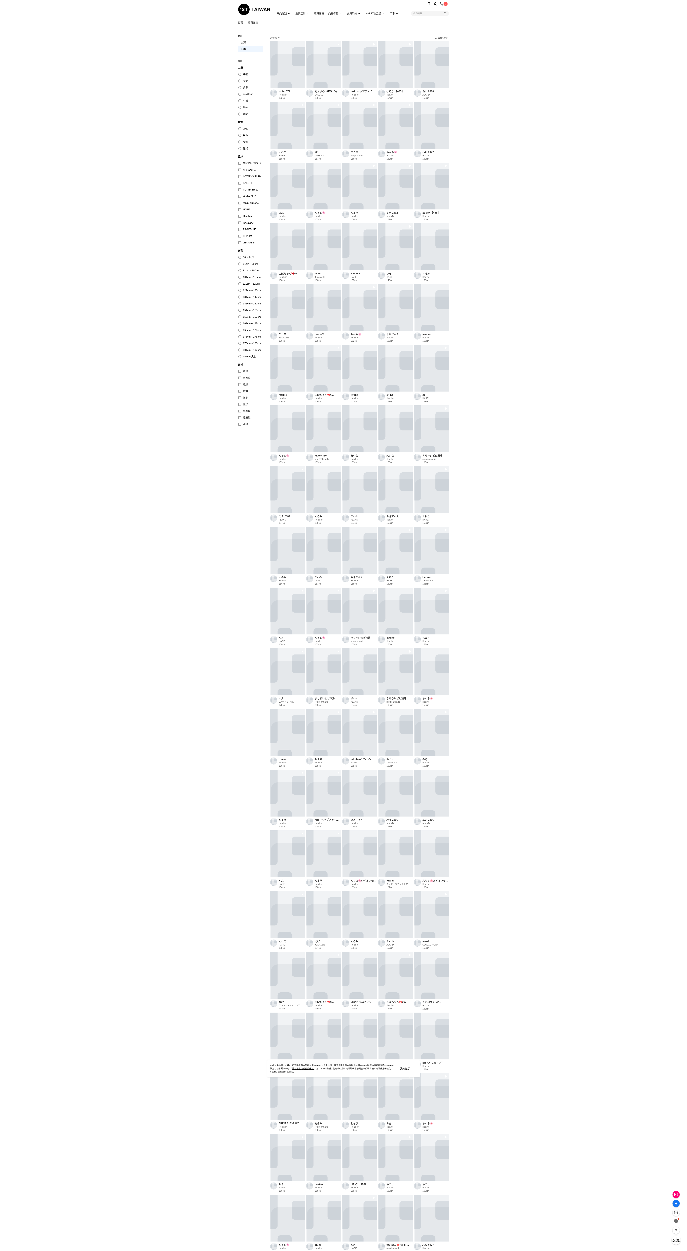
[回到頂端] (676, 1230)
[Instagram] (676, 1194)
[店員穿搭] (676, 1240)
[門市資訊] (676, 1212)
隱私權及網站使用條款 (303, 1068)
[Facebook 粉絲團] (676, 1203)
